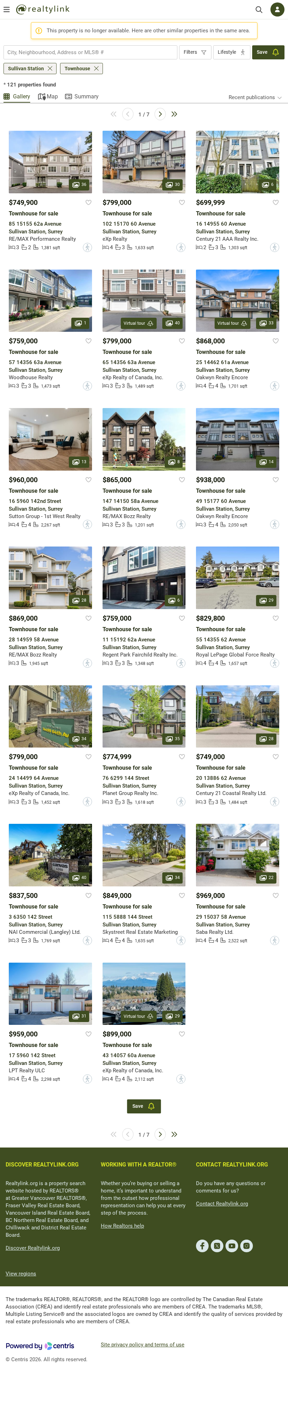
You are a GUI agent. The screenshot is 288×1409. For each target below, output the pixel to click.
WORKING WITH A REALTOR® (139, 1164)
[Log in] (277, 9)
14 (271, 461)
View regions (21, 1274)
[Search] (259, 10)
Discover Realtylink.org (33, 1248)
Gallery (21, 96)
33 (271, 323)
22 (271, 877)
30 (177, 184)
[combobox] (90, 52)
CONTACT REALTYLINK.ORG (232, 1164)
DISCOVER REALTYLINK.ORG (42, 1164)
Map (52, 96)
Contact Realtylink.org (222, 1204)
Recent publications (252, 97)
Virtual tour (134, 323)
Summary (86, 96)
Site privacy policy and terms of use (142, 1345)
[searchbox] (86, 52)
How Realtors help (122, 1226)
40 (177, 323)
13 (83, 461)
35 (177, 738)
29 (271, 600)
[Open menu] (6, 9)
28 (83, 600)
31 (83, 1016)
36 (83, 184)
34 (83, 738)
